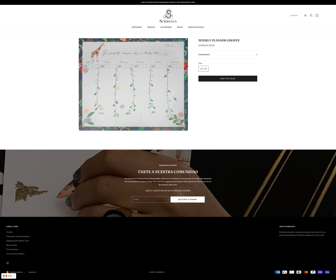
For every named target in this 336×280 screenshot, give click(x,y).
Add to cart (228, 78)
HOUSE (180, 27)
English (293, 15)
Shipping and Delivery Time (17, 241)
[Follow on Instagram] (7, 263)
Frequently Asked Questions (18, 236)
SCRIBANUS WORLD (196, 27)
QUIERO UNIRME (187, 199)
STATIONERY (137, 27)
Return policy (11, 245)
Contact (9, 232)
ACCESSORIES (166, 27)
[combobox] (8, 276)
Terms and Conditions (15, 254)
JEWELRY (151, 27)
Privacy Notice (12, 249)
